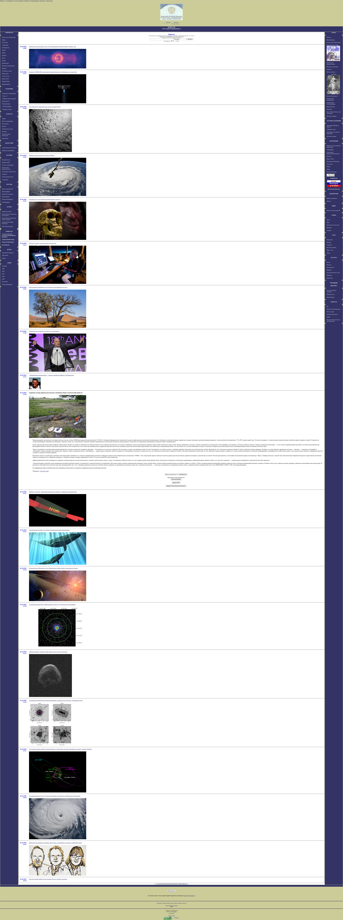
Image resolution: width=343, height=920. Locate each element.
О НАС (334, 235)
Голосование (35, 1)
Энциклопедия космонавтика (330, 99)
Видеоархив (5, 138)
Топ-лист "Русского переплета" (331, 291)
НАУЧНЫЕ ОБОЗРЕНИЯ (334, 120)
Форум (4, 258)
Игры (328, 222)
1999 (3, 279)
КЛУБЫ (9, 207)
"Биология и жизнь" (331, 136)
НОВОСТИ (334, 302)
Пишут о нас (330, 250)
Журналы (329, 270)
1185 (170, 884)
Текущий (4, 266)
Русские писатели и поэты (333, 272)
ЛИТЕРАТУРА (9, 32)
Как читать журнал (331, 247)
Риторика (4, 131)
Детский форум (6, 202)
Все (328, 306)
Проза (3, 58)
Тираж (328, 253)
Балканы (4, 55)
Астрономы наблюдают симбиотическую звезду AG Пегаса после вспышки (52, 604)
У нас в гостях (5, 76)
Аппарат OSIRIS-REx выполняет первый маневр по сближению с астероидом (53, 72)
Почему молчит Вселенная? (334, 42)
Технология (330, 164)
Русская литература (332, 171)
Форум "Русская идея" (7, 194)
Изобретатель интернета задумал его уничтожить (44, 331)
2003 (3, 268)
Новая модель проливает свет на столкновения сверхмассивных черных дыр (52, 46)
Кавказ (3, 53)
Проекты (329, 264)
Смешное (329, 230)
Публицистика (5, 47)
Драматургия (5, 63)
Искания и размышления (8, 65)
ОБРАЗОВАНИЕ (334, 141)
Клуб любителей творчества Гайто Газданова (9, 218)
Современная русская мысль (9, 147)
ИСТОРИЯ (9, 155)
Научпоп (329, 201)
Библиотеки (330, 278)
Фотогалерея (5, 123)
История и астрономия (332, 66)
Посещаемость (330, 267)
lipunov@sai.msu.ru (189, 895)
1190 (185, 884)
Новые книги (5, 73)
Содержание (9, 1)
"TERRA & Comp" (331, 129)
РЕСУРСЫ (334, 257)
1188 (179, 884)
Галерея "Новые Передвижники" (171, 905)
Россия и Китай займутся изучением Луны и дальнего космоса (48, 879)
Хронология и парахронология (6, 168)
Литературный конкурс (8, 239)
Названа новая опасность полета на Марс (41, 155)
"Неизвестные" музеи (7, 129)
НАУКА (334, 32)
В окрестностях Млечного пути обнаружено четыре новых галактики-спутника (53, 568)
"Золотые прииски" (7, 106)
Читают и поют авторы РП (333, 210)
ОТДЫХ (334, 215)
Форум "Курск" (6, 196)
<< (155, 884)
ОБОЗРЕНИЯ (9, 89)
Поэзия (4, 60)
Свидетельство (169, 35)
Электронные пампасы (7, 252)
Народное (329, 227)
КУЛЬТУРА (9, 114)
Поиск (328, 262)
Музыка (4, 126)
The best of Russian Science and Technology (333, 320)
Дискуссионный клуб (7, 189)
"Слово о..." (5, 96)
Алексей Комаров (173, 911)
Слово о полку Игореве (8, 165)
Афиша (4, 40)
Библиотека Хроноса (332, 198)
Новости (27, 1)
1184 (167, 884)
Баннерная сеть (330, 294)
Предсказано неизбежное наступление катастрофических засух (48, 287)
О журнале (329, 245)
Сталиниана (5, 179)
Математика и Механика (333, 161)
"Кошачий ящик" (6, 104)
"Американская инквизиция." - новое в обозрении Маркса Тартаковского (51, 375)
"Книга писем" (5, 101)
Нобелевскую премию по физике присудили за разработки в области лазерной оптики (55, 843)
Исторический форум (7, 199)
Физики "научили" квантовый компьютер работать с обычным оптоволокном (53, 492)
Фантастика (5, 255)
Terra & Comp (44, 471)
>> (188, 884)
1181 (157, 884)
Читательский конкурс (8, 242)
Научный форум (6, 191)
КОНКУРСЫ (9, 231)
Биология (329, 156)
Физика (328, 166)
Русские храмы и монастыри (6, 134)
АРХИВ (9, 263)
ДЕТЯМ (9, 249)
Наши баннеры (330, 297)
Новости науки (330, 311)
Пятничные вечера (6, 211)
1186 (173, 884)
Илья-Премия (5, 245)
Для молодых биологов (334, 189)
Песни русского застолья (333, 225)
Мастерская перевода (7, 226)
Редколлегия (330, 239)
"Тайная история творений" (9, 98)
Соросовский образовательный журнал (333, 153)
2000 (3, 276)
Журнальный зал (6, 84)
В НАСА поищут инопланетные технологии (42, 243)
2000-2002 (333, 74)
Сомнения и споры (7, 71)
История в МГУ (6, 162)
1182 (161, 884)
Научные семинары (331, 116)
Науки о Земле (330, 159)
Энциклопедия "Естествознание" (331, 103)
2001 (3, 274)
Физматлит (329, 109)
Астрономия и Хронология (9, 171)
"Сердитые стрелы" (7, 109)
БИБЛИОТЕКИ (334, 193)
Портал (2, 1)
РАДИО (334, 206)
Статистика (180, 903)
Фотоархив (5, 281)
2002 (3, 271)
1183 (164, 884)
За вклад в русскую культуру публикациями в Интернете (9, 235)
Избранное (329, 275)
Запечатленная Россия (7, 176)
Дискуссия (49, 1)
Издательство (5, 78)
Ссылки (175, 903)
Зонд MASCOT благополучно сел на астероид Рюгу (45, 107)
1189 (182, 884)
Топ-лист (42, 1)
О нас (16, 1)
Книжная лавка (6, 81)
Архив (172, 903)
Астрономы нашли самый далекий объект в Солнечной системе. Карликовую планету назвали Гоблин (60, 749)
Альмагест (4, 174)
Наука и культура (331, 72)
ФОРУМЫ (9, 184)
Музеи (328, 219)
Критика (4, 68)
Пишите (20, 1)
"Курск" (4, 50)
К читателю (5, 42)
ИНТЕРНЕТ (333, 285)
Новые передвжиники (7, 121)
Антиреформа (330, 149)
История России (6, 160)
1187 (176, 884)
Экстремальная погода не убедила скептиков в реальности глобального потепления (54, 796)
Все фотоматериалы (7, 284)
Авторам (329, 242)
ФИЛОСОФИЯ (9, 143)
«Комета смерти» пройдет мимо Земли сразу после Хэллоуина (48, 652)
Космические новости (332, 96)
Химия (328, 169)
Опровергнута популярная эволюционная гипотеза (44, 199)
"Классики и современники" (9, 93)
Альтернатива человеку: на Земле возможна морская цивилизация (49, 530)
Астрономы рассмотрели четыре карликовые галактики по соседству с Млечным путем (56, 700)
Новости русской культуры (9, 37)
